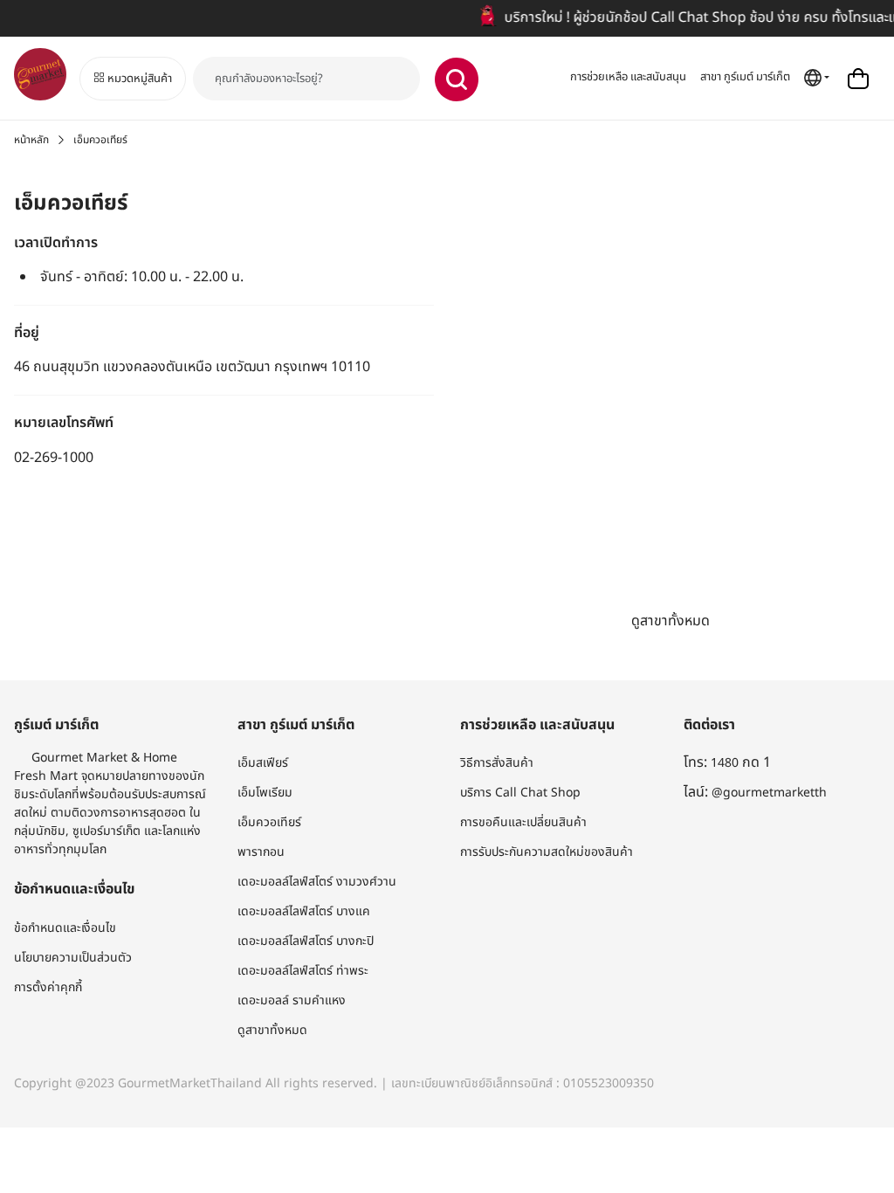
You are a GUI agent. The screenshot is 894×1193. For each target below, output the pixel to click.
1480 (725, 763)
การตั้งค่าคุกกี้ (48, 987)
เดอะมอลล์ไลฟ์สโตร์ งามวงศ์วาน (316, 881)
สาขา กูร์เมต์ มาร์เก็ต (745, 77)
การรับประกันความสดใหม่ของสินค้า (546, 852)
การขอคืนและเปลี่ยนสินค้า (523, 822)
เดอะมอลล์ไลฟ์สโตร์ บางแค (303, 911)
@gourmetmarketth (769, 792)
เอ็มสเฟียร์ (262, 763)
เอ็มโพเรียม (264, 792)
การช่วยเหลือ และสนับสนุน (628, 77)
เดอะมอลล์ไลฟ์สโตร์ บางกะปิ (305, 941)
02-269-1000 (53, 457)
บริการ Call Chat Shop (520, 792)
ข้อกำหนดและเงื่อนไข (65, 928)
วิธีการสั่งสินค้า (496, 763)
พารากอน (261, 852)
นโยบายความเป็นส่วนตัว (73, 957)
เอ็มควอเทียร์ (269, 822)
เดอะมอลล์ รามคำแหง (291, 1000)
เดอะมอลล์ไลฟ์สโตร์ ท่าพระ (302, 971)
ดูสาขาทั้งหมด (670, 620)
